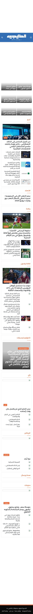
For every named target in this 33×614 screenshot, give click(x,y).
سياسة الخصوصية (26, 611)
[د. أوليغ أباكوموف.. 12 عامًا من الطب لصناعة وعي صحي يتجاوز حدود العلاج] (24, 97)
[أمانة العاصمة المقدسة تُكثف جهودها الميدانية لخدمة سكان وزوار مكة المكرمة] (25, 173)
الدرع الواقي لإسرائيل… (13, 468)
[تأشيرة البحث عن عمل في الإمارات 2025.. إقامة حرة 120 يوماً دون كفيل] (25, 181)
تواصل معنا (18, 611)
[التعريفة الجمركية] (29, 462)
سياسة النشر (5, 611)
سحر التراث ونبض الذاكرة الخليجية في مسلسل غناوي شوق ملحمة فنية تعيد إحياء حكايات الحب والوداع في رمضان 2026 (12, 297)
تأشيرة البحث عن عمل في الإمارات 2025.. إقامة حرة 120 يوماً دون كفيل (11, 182)
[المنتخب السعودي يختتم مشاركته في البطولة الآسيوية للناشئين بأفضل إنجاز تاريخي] (25, 253)
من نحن (11, 611)
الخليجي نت (9, 608)
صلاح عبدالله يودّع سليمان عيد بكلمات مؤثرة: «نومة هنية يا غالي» (11, 329)
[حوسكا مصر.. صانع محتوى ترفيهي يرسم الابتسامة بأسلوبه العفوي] (24, 84)
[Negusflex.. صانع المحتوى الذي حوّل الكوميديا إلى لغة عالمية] (8, 97)
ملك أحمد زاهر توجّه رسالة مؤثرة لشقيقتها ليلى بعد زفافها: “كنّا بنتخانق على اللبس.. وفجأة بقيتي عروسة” (11, 320)
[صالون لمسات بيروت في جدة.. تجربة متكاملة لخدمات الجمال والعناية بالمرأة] (8, 84)
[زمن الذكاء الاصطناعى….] (29, 465)
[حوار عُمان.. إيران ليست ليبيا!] (29, 425)
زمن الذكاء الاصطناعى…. (12, 465)
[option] (16, 97)
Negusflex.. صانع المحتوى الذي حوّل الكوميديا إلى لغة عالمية (11, 532)
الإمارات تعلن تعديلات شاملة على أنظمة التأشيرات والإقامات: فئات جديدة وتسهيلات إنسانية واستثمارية (12, 155)
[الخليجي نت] (16, 37)
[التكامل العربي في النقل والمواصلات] (29, 414)
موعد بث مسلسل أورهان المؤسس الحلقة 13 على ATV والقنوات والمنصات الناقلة (18, 288)
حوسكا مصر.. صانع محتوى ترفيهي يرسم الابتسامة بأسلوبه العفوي (17, 509)
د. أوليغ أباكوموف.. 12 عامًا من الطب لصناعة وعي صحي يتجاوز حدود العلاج (11, 525)
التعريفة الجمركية (14, 462)
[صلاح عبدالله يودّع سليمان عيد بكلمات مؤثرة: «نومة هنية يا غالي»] (29, 327)
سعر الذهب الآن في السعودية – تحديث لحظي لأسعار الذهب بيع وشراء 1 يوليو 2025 (17, 198)
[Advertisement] (16, 16)
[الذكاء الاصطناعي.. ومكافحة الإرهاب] (29, 419)
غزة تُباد (27, 459)
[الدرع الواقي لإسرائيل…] (29, 468)
